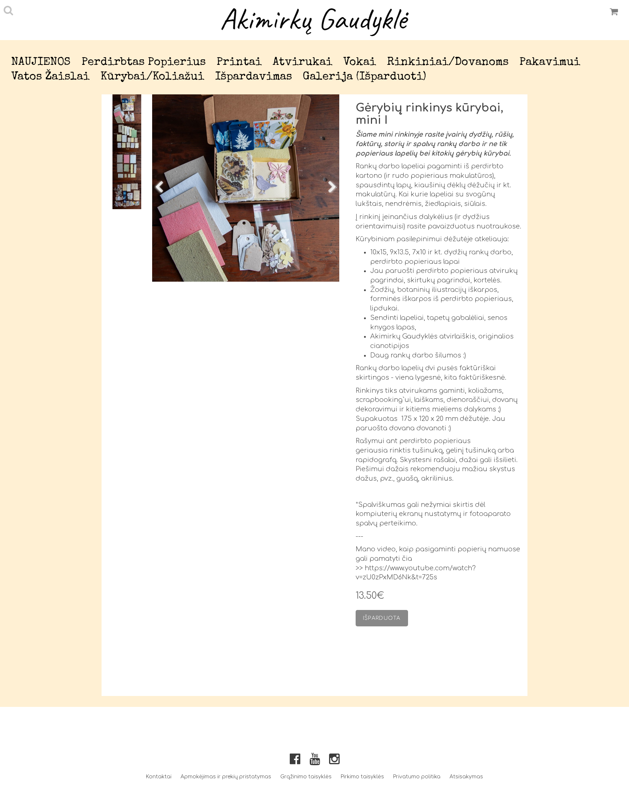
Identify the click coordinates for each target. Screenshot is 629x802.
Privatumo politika (416, 776)
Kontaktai (158, 776)
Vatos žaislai (50, 77)
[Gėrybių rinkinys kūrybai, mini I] (245, 188)
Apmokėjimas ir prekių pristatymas (226, 776)
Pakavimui (549, 62)
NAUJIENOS (41, 62)
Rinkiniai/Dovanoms (448, 62)
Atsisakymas (466, 776)
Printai (239, 62)
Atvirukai (302, 62)
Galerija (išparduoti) (364, 77)
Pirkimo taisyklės (362, 776)
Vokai (359, 62)
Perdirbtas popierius (144, 62)
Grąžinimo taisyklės (306, 776)
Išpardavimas (253, 77)
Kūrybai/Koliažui (152, 77)
